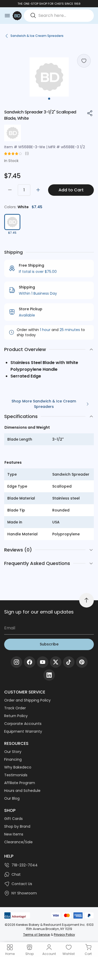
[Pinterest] (82, 662)
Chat (16, 874)
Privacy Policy (64, 934)
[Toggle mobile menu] (7, 15)
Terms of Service (36, 934)
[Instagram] (16, 662)
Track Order (15, 708)
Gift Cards (13, 818)
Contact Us (21, 883)
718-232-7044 (24, 865)
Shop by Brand (17, 826)
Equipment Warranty (23, 731)
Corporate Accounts (23, 723)
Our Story (12, 751)
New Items (13, 834)
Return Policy (16, 715)
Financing (13, 759)
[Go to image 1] (49, 99)
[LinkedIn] (49, 675)
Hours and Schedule (22, 790)
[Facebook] (29, 662)
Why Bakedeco (17, 767)
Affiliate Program (19, 782)
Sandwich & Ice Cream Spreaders (37, 35)
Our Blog (12, 798)
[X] (55, 662)
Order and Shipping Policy (27, 700)
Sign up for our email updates (39, 612)
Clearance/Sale (18, 842)
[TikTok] (68, 662)
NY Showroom (24, 893)
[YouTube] (42, 662)
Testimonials (15, 775)
